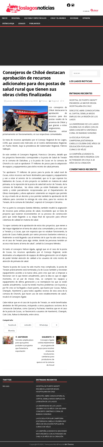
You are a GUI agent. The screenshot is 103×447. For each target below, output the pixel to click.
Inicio (4, 18)
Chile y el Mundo (58, 18)
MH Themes (69, 444)
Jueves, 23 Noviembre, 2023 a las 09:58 (21, 101)
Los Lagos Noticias (80, 81)
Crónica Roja (8, 23)
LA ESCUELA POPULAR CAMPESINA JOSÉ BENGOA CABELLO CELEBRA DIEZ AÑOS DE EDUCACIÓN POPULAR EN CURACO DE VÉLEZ (84, 143)
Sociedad (74, 18)
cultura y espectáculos (35, 18)
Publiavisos (34, 23)
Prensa (44, 101)
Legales (21, 23)
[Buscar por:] (85, 73)
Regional (16, 18)
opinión (86, 18)
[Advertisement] (51, 47)
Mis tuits (6, 386)
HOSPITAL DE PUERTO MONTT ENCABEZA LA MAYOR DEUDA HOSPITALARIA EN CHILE (83, 103)
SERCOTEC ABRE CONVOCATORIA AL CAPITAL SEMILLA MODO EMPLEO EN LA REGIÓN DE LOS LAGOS (50, 399)
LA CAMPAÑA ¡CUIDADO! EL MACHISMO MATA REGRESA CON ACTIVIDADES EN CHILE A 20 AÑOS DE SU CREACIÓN (51, 434)
